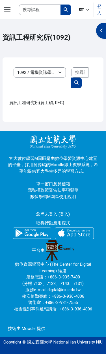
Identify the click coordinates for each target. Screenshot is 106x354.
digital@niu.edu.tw (64, 289)
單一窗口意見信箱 (53, 183)
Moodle (29, 328)
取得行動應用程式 (53, 223)
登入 (99, 10)
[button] (84, 10)
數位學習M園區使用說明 (53, 196)
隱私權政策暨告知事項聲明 (53, 190)
